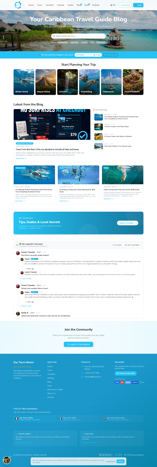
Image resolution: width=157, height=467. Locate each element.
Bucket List (101, 42)
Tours (49, 370)
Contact (50, 397)
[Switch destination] (23, 5)
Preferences (110, 461)
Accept (120, 461)
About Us (51, 393)
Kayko (27, 259)
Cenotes (84, 42)
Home (50, 366)
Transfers (51, 374)
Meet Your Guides (55, 390)
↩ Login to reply (25, 278)
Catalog (50, 378)
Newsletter (125, 5)
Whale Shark (62, 42)
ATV (92, 42)
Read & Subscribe (127, 373)
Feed (49, 386)
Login (139, 5)
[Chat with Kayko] (7, 460)
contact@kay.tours (92, 377)
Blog (49, 382)
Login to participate (133, 245)
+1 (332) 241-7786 (91, 373)
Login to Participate (80, 344)
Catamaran (74, 42)
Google (97, 55)
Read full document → (24, 443)
